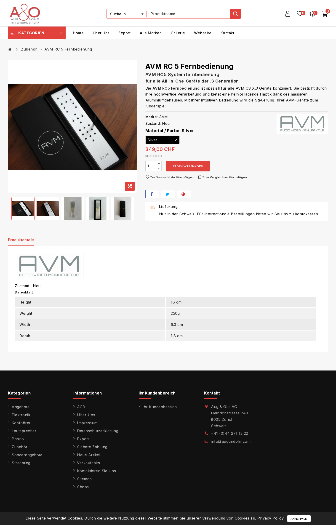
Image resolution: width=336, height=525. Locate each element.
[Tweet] (168, 194)
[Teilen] (152, 194)
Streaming (21, 463)
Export (124, 33)
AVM (163, 117)
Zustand (22, 285)
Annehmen (299, 518)
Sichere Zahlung (92, 447)
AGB (81, 407)
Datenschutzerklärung (97, 431)
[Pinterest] (184, 194)
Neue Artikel (88, 455)
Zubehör (20, 447)
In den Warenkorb (188, 166)
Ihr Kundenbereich (159, 407)
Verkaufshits (88, 463)
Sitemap (84, 479)
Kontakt (228, 33)
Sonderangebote (27, 455)
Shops (83, 487)
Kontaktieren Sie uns (96, 471)
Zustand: (153, 123)
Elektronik (21, 415)
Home (78, 33)
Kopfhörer (21, 423)
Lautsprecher (24, 431)
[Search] (235, 14)
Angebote (20, 407)
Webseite (202, 33)
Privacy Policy (270, 518)
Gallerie (178, 33)
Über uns (101, 33)
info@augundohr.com (231, 441)
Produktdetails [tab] (21, 239)
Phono (18, 439)
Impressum (87, 423)
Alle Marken (151, 33)
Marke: (151, 117)
